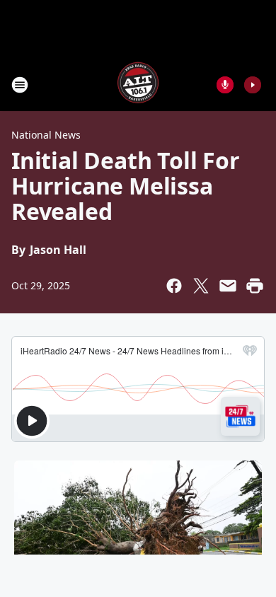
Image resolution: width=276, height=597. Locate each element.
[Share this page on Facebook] (174, 286)
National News (46, 134)
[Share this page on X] (201, 286)
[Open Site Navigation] (19, 84)
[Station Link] (138, 85)
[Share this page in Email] (228, 286)
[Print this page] (255, 286)
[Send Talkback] (225, 84)
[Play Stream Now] (252, 84)
